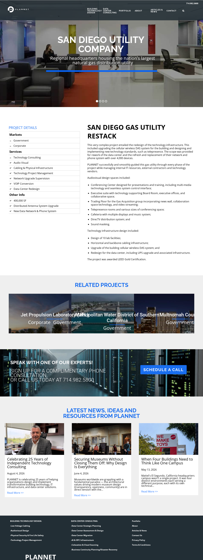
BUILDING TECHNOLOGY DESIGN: (26, 521)
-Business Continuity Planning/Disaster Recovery (94, 549)
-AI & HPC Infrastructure (82, 540)
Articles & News (139, 530)
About (135, 525)
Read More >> (15, 493)
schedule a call (163, 369)
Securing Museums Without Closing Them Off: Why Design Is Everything (100, 463)
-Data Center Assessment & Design (87, 530)
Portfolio (136, 521)
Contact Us (137, 535)
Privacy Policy (138, 540)
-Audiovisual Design (19, 530)
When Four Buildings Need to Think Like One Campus (167, 461)
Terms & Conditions (141, 545)
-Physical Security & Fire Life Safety (27, 535)
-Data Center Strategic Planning (86, 525)
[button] (188, 10)
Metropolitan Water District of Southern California (117, 317)
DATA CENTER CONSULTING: (84, 521)
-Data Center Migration (82, 535)
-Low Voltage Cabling (20, 525)
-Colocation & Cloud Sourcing (84, 545)
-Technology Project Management (26, 540)
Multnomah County (180, 315)
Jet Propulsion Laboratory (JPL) (54, 315)
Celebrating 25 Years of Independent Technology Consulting (29, 463)
